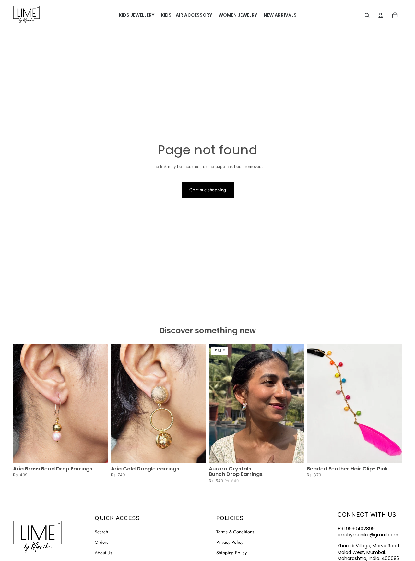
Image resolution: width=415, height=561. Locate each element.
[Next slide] (196, 403)
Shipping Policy (231, 552)
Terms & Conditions (235, 532)
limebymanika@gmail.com (368, 534)
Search (101, 532)
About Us (103, 552)
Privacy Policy (229, 542)
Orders (101, 542)
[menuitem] (136, 15)
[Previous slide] (120, 403)
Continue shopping (207, 190)
